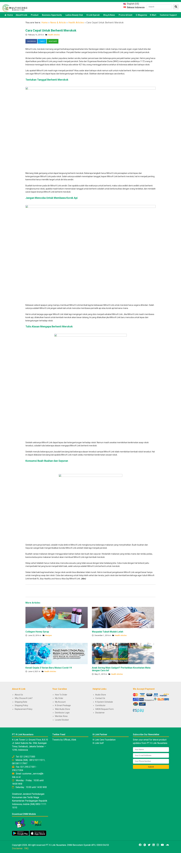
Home (10, 15)
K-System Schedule (104, 702)
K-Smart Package (63, 705)
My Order (59, 698)
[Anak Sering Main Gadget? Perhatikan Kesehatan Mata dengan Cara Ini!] (123, 653)
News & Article (58, 22)
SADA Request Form (104, 709)
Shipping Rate (21, 702)
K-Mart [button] (153, 15)
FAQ (26, 848)
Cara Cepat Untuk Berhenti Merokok (50, 30)
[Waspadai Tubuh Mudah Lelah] (123, 617)
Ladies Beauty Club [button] (74, 15)
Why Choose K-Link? (24, 698)
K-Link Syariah (93, 15)
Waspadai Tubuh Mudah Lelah (107, 631)
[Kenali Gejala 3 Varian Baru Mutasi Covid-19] (56, 653)
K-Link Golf (98, 743)
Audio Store (100, 695)
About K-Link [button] (21, 15)
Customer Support (168, 15)
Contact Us (100, 698)
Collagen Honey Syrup (37, 631)
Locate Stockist (62, 720)
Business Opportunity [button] (52, 15)
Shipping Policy (21, 705)
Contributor (100, 705)
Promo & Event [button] (125, 15)
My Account (60, 702)
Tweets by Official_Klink (64, 739)
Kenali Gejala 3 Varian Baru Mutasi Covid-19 (48, 667)
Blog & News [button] (109, 15)
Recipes (48, 635)
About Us (19, 695)
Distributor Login (62, 712)
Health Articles (76, 22)
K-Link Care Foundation (104, 739)
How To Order (61, 695)
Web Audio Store (62, 709)
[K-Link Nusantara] (14, 7)
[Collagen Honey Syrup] (56, 617)
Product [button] (34, 15)
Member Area (61, 716)
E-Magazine (141, 15)
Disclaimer (100, 712)
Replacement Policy (23, 709)
